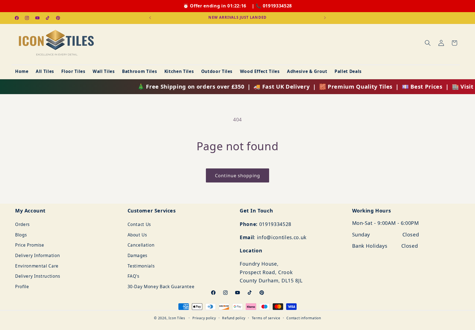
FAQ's (133, 276)
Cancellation (141, 245)
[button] (427, 43)
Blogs (21, 235)
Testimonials (141, 266)
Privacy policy (204, 318)
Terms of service (266, 318)
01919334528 (277, 6)
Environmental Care (37, 266)
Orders (22, 224)
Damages (138, 255)
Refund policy (233, 318)
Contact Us (139, 224)
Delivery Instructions (37, 276)
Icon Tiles (177, 318)
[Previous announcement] (150, 18)
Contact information (303, 318)
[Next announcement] (325, 18)
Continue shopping (237, 175)
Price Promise (29, 245)
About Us (137, 235)
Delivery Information (37, 255)
